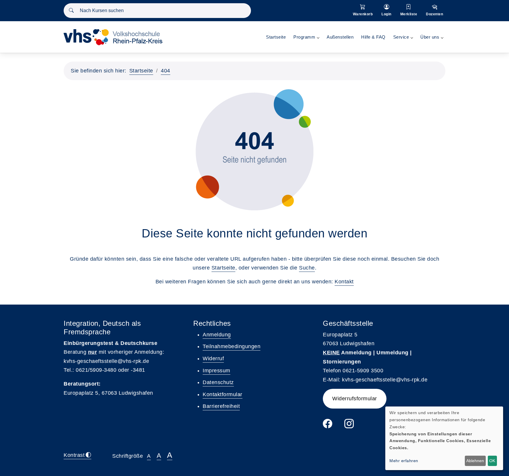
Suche (307, 268)
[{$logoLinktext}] (115, 37)
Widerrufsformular (354, 398)
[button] (363, 10)
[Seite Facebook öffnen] (328, 425)
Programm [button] (304, 36)
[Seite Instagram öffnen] (349, 425)
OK (492, 460)
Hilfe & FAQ (373, 36)
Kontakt (344, 282)
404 (165, 71)
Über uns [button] (429, 36)
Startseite (276, 36)
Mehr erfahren (403, 460)
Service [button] (401, 36)
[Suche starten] (71, 11)
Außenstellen (340, 36)
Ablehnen (475, 460)
